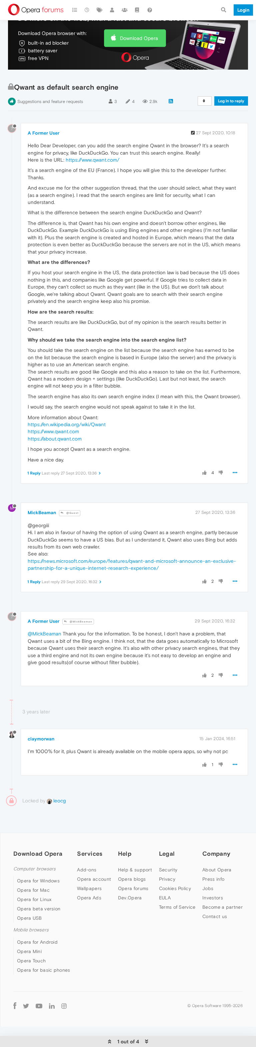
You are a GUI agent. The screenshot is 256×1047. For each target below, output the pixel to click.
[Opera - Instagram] (64, 1006)
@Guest (72, 513)
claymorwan (41, 738)
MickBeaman (42, 512)
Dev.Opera (130, 897)
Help (124, 853)
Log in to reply (231, 101)
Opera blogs (132, 879)
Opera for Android (37, 942)
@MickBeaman (80, 621)
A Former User (43, 133)
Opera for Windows (38, 880)
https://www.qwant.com (53, 431)
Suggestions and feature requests (50, 101)
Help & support (135, 869)
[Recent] (87, 10)
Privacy (167, 879)
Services (89, 853)
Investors (212, 897)
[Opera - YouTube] (39, 1006)
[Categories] (74, 10)
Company (216, 853)
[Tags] (99, 10)
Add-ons (86, 869)
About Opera (216, 869)
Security (168, 869)
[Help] (149, 10)
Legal (167, 853)
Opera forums (133, 888)
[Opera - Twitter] (26, 1006)
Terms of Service (177, 907)
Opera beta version (38, 908)
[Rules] (137, 10)
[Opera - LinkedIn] (52, 1006)
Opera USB (29, 918)
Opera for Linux (34, 899)
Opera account (94, 879)
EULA (165, 897)
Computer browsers (34, 869)
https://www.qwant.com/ (92, 160)
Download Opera (139, 38)
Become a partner (222, 907)
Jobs (207, 888)
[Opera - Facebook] (15, 1006)
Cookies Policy (175, 888)
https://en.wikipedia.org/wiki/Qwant (67, 424)
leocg (59, 800)
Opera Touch (31, 960)
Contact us (214, 916)
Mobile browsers (31, 930)
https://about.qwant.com (55, 439)
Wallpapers (89, 888)
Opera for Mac (33, 890)
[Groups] (124, 10)
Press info (213, 879)
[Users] (112, 10)
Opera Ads (89, 897)
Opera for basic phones (43, 970)
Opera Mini (29, 951)
